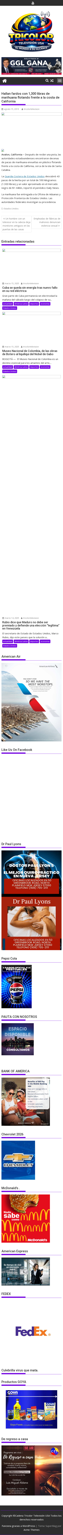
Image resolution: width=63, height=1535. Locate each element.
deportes (34, 303)
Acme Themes (32, 1529)
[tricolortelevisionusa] (4, 80)
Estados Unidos (11, 208)
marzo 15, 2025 (11, 283)
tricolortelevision (31, 109)
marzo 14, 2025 (11, 618)
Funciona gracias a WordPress (18, 1525)
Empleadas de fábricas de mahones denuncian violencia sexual (47, 222)
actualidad (7, 303)
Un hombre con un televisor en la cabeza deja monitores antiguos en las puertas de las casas (16, 224)
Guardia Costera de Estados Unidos (25, 176)
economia (45, 303)
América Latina (21, 303)
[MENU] (59, 80)
